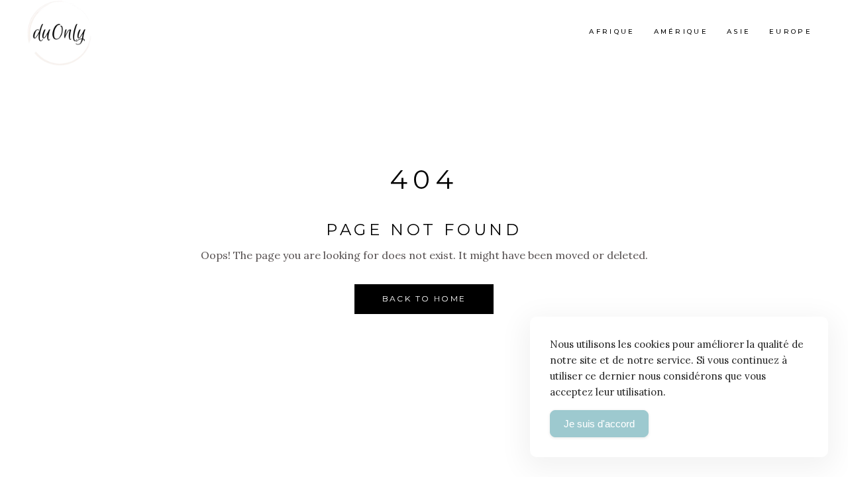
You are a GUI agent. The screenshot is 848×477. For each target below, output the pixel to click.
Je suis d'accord (599, 423)
